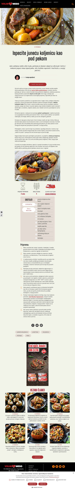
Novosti (56, 2)
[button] (37, 487)
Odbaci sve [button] (43, 484)
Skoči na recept (38, 84)
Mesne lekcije (47, 2)
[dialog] (37, 480)
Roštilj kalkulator (25, 5)
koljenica (46, 332)
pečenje (19, 335)
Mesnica (22, 2)
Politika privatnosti (54, 477)
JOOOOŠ (37, 457)
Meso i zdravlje (37, 2)
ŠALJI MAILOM (28, 209)
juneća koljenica (22, 332)
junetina (35, 332)
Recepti (29, 2)
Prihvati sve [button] (32, 484)
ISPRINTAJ (28, 204)
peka (27, 335)
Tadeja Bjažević (30, 77)
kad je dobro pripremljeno (39, 90)
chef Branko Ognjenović (36, 297)
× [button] (73, 473)
